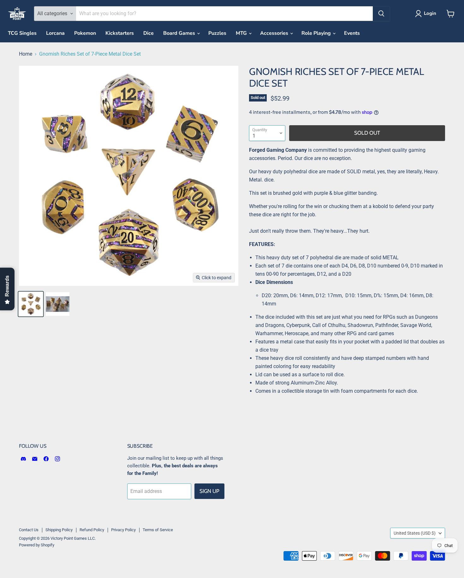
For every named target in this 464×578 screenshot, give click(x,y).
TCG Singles (22, 33)
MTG (242, 33)
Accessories (274, 33)
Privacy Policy (123, 529)
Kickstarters (119, 33)
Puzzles (217, 33)
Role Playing (316, 33)
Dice (148, 33)
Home (25, 54)
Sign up (209, 491)
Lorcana (55, 33)
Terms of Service (158, 529)
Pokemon (85, 33)
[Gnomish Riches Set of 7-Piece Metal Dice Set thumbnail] (30, 304)
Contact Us (29, 529)
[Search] (381, 13)
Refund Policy (92, 529)
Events (352, 33)
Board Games (179, 33)
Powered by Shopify (36, 545)
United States (415, 533)
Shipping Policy (59, 529)
